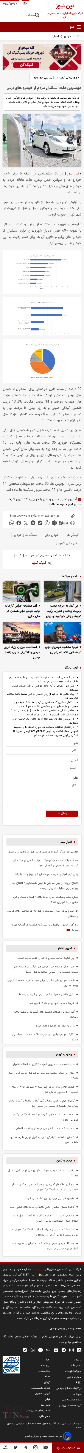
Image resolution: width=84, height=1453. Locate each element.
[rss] (79, 1350)
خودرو (67, 36)
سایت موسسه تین (71, 1400)
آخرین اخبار (65, 948)
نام (76, 743)
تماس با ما (75, 1365)
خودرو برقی (52, 535)
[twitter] (25, 523)
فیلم (47, 1399)
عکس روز (45, 1405)
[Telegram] (25, 1448)
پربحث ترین (64, 1160)
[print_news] (72, 523)
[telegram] (33, 523)
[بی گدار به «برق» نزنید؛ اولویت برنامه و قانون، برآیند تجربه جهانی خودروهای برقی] (62, 591)
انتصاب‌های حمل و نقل (38, 1411)
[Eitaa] (48, 1350)
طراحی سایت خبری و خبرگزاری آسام (44, 1436)
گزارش (47, 1382)
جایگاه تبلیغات (73, 1371)
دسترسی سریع (66, 1448)
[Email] (45, 1448)
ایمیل (74, 760)
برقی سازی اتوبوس (67, 543)
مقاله (47, 1377)
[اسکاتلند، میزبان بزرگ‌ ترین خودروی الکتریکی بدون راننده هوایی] (21, 633)
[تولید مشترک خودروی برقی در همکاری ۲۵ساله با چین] (62, 633)
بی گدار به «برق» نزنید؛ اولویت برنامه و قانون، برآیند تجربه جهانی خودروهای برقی (63, 611)
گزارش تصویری (42, 1394)
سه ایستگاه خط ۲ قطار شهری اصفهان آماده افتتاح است (42, 1128)
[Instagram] (35, 1448)
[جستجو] (37, 15)
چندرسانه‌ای (44, 1371)
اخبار (56, 36)
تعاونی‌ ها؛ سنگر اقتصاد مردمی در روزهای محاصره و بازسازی (43, 852)
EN (25, 4)
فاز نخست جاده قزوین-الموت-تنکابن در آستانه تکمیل (44, 1064)
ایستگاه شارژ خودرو (25, 535)
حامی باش (44, 1416)
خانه (78, 36)
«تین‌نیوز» (38, 1269)
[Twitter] (16, 1448)
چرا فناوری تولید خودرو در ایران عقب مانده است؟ (46, 958)
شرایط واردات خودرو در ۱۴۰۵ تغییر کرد (52, 1003)
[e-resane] (11, 1364)
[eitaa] (63, 523)
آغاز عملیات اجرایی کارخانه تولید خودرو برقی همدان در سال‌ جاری (22, 611)
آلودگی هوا (72, 535)
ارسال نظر (61, 813)
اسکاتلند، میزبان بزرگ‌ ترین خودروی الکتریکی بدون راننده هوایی (22, 652)
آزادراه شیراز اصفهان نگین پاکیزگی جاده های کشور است (42, 1207)
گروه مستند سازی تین (70, 1405)
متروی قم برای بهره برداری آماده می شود (50, 1198)
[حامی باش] (5, 1448)
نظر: (75, 778)
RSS (78, 1383)
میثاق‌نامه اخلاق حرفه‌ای (68, 1388)
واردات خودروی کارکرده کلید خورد (55, 1026)
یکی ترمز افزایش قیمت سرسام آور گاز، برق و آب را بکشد (45, 874)
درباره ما (77, 1360)
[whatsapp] (11, 523)
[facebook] (18, 523)
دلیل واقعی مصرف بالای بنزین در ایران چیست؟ (47, 994)
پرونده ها (45, 1365)
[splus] (33, 1350)
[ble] (40, 523)
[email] (56, 1350)
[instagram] (71, 1350)
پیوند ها (77, 1394)
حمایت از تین (74, 1377)
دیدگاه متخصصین (40, 1388)
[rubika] (54, 523)
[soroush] (47, 523)
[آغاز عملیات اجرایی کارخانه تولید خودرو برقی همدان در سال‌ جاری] (21, 591)
